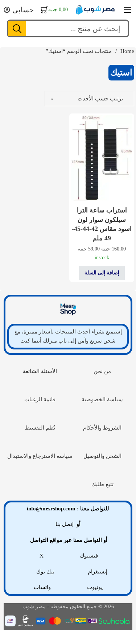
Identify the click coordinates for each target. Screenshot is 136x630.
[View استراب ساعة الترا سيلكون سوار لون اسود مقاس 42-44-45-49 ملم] (101, 157)
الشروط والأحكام (102, 428)
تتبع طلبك (102, 484)
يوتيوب (95, 587)
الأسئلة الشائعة (40, 371)
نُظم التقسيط (40, 428)
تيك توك (45, 572)
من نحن (102, 371)
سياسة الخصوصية (102, 399)
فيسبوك (89, 556)
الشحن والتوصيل (102, 456)
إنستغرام (97, 572)
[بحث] (17, 28)
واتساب (42, 587)
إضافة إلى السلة (102, 272)
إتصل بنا (64, 524)
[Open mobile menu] (127, 10)
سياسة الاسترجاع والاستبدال (40, 456)
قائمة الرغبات (39, 399)
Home (127, 51)
